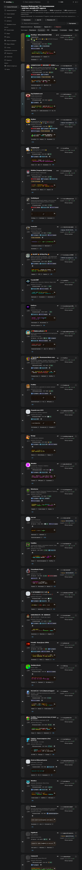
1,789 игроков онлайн (37, 469)
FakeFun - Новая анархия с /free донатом (41, 739)
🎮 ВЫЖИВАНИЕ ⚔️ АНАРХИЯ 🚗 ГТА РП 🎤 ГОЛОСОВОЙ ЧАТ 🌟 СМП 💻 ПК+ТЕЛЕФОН (42, 122)
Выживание (37, 26)
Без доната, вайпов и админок (39, 412)
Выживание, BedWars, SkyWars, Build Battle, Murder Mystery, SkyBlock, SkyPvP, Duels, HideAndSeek (44, 361)
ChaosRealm (34, 571)
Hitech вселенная (35, 519)
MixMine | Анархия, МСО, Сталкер (41, 170)
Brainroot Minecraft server (39, 760)
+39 (40, 248)
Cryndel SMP (35, 280)
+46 (53, 164)
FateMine (33, 543)
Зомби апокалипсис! (36, 96)
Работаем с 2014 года (37, 762)
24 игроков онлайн (36, 416)
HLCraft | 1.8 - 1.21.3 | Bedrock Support (42, 691)
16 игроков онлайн (36, 598)
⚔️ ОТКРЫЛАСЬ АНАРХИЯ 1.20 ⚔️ (40, 720)
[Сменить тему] (76, 2)
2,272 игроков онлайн (37, 72)
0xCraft (33, 517)
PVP (48, 30)
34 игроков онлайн (36, 442)
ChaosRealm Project (37, 569)
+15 (32, 826)
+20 (44, 325)
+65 (32, 113)
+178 (40, 88)
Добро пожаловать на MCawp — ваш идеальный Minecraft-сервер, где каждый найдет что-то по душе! (44, 257)
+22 (32, 483)
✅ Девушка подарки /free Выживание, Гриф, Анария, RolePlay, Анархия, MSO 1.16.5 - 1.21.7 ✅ (44, 68)
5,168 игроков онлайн (37, 365)
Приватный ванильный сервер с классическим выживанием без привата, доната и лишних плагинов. (43, 201)
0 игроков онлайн (36, 261)
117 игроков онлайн (36, 205)
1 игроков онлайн (36, 496)
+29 (40, 59)
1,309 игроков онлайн (37, 391)
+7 (32, 430)
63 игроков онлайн (36, 671)
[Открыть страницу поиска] (48, 2)
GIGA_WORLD (34, 835)
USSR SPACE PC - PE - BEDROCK (40, 615)
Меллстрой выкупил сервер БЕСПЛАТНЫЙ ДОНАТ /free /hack (44, 334)
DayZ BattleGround (37, 93)
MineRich (33, 463)
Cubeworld (34, 856)
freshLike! (34, 226)
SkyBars (33, 119)
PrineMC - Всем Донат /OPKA (40, 642)
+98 (53, 733)
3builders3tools (36, 665)
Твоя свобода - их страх (37, 741)
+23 (54, 586)
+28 (32, 711)
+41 (53, 659)
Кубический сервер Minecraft (39, 858)
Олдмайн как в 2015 (37, 410)
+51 (32, 351)
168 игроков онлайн (36, 746)
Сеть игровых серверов (37, 438)
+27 (32, 221)
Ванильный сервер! (36, 228)
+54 (51, 274)
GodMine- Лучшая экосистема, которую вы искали (43, 717)
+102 (45, 537)
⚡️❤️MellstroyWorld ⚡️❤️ (39, 331)
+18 (32, 685)
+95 (32, 379)
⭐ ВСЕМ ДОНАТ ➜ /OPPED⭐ (39, 150)
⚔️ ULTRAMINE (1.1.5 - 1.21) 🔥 (40, 592)
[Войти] (73, 2)
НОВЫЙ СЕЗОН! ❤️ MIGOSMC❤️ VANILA (43, 65)
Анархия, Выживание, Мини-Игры (40, 783)
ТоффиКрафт (35, 147)
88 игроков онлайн (36, 724)
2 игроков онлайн (36, 233)
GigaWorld (34, 832)
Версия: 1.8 (47, 26)
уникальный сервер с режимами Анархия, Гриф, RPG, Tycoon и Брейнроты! (44, 546)
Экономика (55, 30)
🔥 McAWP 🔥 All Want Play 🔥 (40, 254)
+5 (51, 775)
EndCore (33, 305)
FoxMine (33, 384)
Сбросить (58, 26)
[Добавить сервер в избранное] (42, 48)
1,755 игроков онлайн (37, 126)
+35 (32, 563)
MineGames (34, 489)
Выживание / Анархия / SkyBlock (39, 465)
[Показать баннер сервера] (54, 52)
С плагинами (63, 30)
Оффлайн (34, 338)
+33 (32, 850)
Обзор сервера (69, 39)
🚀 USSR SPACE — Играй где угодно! (40, 617)
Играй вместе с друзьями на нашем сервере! (43, 387)
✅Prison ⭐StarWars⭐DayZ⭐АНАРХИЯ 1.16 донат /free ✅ (44, 39)
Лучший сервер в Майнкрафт (38, 172)
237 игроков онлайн (36, 100)
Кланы (71, 30)
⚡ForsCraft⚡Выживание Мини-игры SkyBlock (43, 358)
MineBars (34, 781)
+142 (32, 142)
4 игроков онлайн (36, 286)
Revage (33, 436)
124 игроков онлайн (36, 787)
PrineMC (33, 644)
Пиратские (78, 30)
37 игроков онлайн (36, 43)
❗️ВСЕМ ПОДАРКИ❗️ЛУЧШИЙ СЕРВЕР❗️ (42, 594)
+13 (32, 299)
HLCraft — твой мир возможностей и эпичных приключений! (43, 693)
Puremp (33, 806)
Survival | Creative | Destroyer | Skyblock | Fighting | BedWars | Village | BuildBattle (44, 492)
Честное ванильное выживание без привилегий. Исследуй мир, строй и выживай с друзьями (44, 809)
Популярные (32, 30)
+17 (32, 457)
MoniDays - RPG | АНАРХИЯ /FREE (41, 35)
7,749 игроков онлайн (37, 862)
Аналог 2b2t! (34, 667)
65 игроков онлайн (36, 154)
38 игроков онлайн (36, 176)
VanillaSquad (35, 198)
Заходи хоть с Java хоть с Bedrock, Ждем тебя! (43, 282)
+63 (54, 609)
